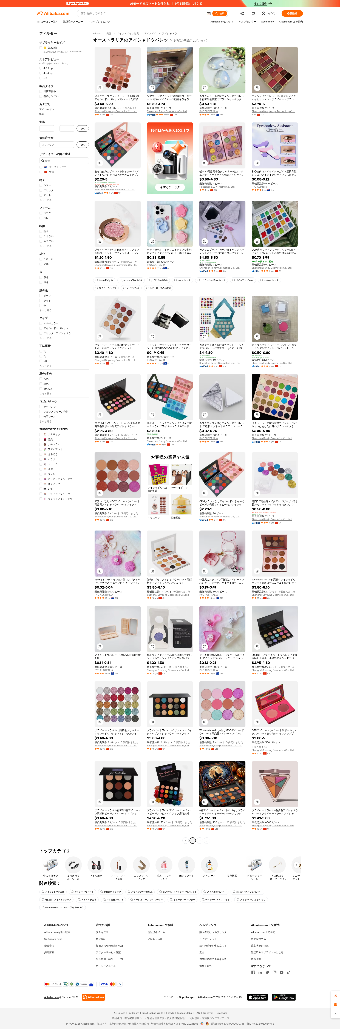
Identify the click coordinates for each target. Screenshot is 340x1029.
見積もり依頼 (155, 939)
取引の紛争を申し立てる (213, 945)
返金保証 (101, 939)
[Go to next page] (207, 840)
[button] (209, 13)
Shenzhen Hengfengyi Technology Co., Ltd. (275, 111)
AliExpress (119, 1012)
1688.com (133, 1012)
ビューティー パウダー (184, 899)
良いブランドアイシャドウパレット (180, 892)
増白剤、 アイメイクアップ (58, 899)
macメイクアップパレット (249, 892)
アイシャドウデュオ (54, 892)
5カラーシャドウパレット (213, 280)
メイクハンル (133, 288)
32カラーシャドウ (107, 288)
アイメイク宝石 (88, 899)
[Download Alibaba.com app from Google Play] (284, 997)
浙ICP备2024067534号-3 (260, 1023)
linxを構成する (106, 280)
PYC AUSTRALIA (208, 111)
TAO (197, 1012)
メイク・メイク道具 (128, 33)
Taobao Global (184, 1012)
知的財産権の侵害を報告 (213, 959)
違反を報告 (205, 965)
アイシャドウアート (84, 892)
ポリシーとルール (106, 965)
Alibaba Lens (51, 997)
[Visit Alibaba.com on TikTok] (289, 972)
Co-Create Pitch (53, 939)
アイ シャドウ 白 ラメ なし (253, 899)
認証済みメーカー (158, 932)
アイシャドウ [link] (169, 33)
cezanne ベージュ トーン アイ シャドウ (64, 907)
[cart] (253, 14)
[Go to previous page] (185, 840)
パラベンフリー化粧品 (141, 892)
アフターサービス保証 (108, 952)
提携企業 (256, 959)
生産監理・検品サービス (109, 959)
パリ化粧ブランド (115, 899)
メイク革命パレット (216, 892)
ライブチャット (208, 939)
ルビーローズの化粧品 (160, 288)
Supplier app (186, 997)
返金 (201, 952)
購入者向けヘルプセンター (214, 932)
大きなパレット (271, 280)
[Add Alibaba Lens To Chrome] (93, 997)
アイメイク (150, 33)
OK (82, 128)
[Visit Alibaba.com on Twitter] (267, 972)
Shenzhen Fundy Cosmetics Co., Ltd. (167, 111)
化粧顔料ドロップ (112, 892)
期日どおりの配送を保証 (109, 945)
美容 (108, 33)
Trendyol (207, 1012)
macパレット (184, 280)
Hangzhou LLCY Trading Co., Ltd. (217, 186)
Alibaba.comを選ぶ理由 (57, 932)
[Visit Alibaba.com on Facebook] (253, 972)
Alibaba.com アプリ (209, 997)
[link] (335, 995)
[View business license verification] (202, 1023)
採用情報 (49, 952)
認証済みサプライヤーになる (267, 952)
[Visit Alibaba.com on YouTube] (281, 972)
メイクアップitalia (245, 280)
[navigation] (64, 437)
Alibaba (97, 33)
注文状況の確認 (259, 945)
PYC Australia (259, 186)
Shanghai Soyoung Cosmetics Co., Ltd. (116, 111)
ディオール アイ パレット (217, 899)
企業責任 (49, 945)
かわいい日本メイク (132, 280)
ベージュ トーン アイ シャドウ (148, 899)
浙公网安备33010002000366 (227, 1023)
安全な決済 (102, 932)
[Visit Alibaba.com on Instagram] (274, 972)
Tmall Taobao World (152, 1012)
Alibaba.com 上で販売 (263, 932)
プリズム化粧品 (160, 280)
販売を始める (258, 939)
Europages (221, 1012)
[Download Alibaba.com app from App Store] (257, 997)
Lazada (170, 1012)
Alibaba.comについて (56, 924)
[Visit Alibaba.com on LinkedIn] (260, 972)
